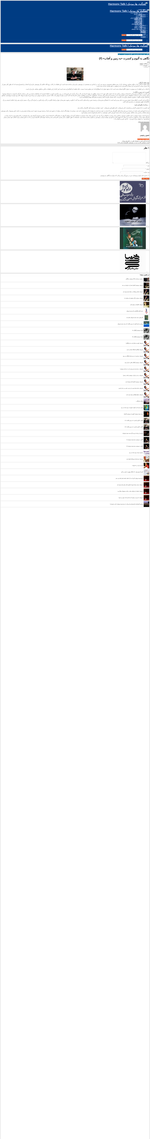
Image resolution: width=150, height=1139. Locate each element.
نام (148, 166)
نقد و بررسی (139, 15)
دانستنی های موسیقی (136, 29)
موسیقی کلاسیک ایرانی (136, 12)
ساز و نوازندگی (138, 25)
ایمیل (147, 169)
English (143, 37)
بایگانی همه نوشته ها (143, 54)
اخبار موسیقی (138, 17)
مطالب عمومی (138, 23)
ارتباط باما (143, 25)
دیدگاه (147, 162)
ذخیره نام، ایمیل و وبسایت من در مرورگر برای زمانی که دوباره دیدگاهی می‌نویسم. (123, 175)
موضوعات (143, 16)
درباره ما (143, 35)
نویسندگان (143, 27)
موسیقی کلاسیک (138, 19)
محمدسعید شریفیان (143, 122)
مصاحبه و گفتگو (138, 27)
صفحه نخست (142, 14)
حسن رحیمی (143, 63)
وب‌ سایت (146, 172)
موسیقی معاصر (138, 26)
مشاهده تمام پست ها (143, 139)
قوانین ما (143, 34)
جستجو (124, 35)
